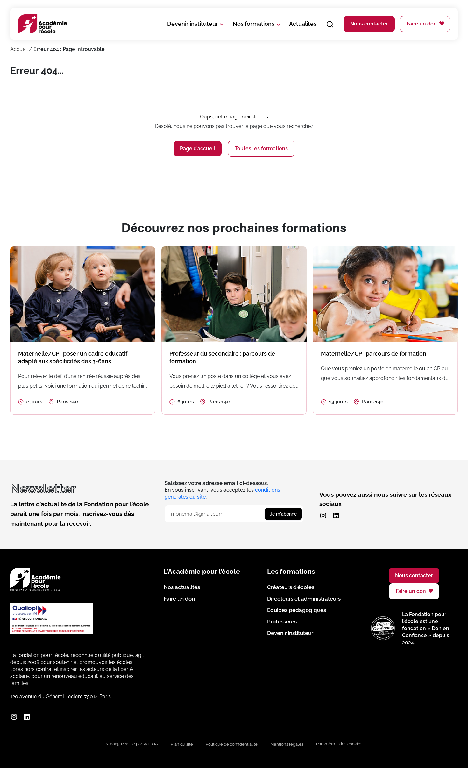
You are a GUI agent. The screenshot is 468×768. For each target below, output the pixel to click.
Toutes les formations (261, 149)
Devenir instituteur (192, 23)
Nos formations (253, 23)
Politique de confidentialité (232, 744)
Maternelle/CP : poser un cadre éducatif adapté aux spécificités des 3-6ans (72, 357)
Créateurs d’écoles (290, 587)
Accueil (19, 49)
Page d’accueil (197, 149)
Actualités (302, 23)
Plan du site (182, 744)
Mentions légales (286, 744)
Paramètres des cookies (339, 744)
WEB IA (150, 744)
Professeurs (282, 621)
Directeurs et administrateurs (304, 598)
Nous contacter (369, 24)
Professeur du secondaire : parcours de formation (222, 357)
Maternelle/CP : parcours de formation (373, 353)
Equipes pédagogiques (296, 610)
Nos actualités (182, 587)
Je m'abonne (283, 513)
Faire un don (422, 24)
